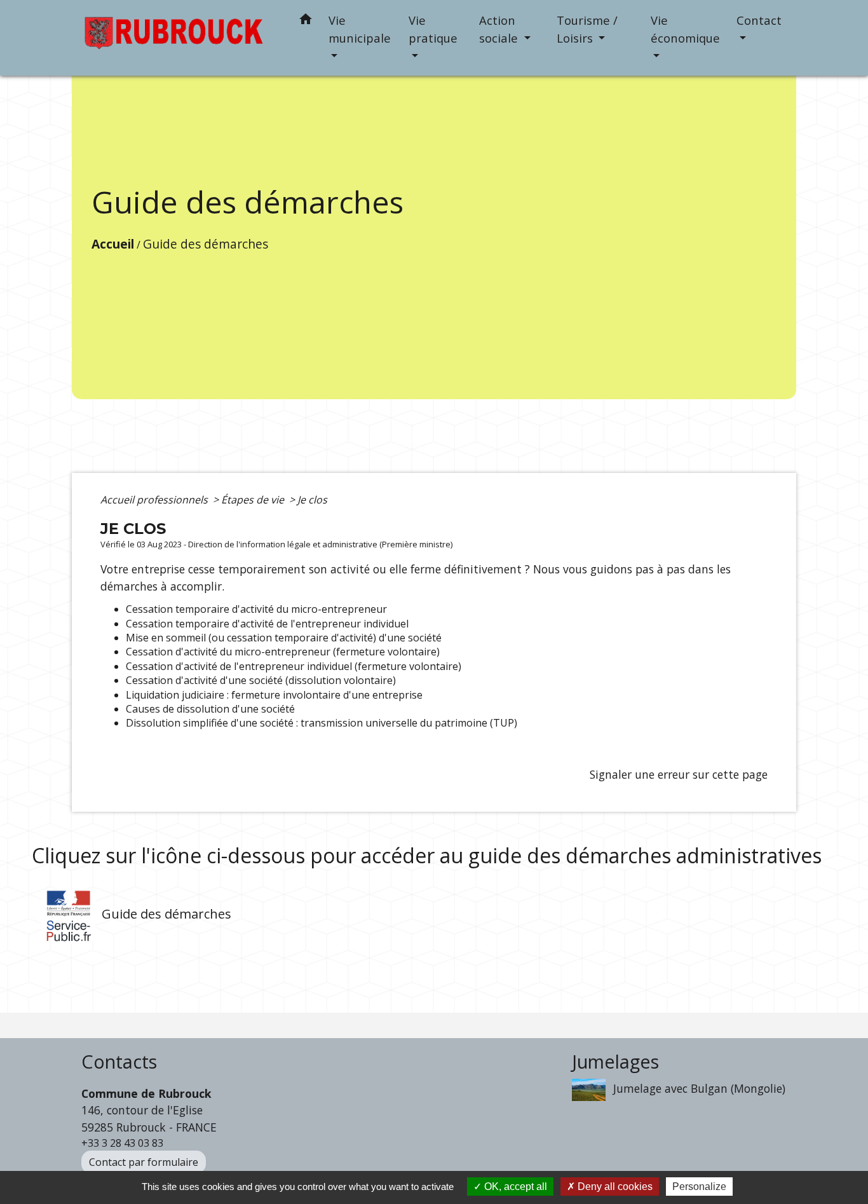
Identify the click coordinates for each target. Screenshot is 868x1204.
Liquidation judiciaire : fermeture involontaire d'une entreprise (274, 695)
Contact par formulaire (143, 1162)
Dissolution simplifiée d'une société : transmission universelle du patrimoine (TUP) (321, 723)
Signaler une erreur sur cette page (679, 774)
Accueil (113, 243)
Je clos (312, 500)
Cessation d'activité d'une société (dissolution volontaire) (261, 680)
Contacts (119, 1062)
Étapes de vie (254, 500)
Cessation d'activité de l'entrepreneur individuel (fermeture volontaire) (293, 666)
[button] (305, 21)
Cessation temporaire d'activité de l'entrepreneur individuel (267, 624)
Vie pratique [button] (433, 29)
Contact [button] (759, 20)
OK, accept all (514, 1186)
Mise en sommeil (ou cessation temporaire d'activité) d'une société (284, 638)
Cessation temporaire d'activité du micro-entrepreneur (256, 609)
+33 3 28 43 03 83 (122, 1143)
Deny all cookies (614, 1186)
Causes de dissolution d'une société (210, 709)
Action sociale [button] (500, 29)
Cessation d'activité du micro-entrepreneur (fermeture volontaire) (283, 652)
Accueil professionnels (155, 500)
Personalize (699, 1186)
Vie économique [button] (685, 29)
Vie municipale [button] (360, 29)
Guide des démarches (205, 243)
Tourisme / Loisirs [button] (587, 29)
